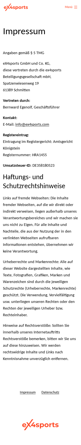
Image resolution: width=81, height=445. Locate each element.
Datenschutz (50, 392)
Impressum (28, 392)
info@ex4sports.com (32, 125)
